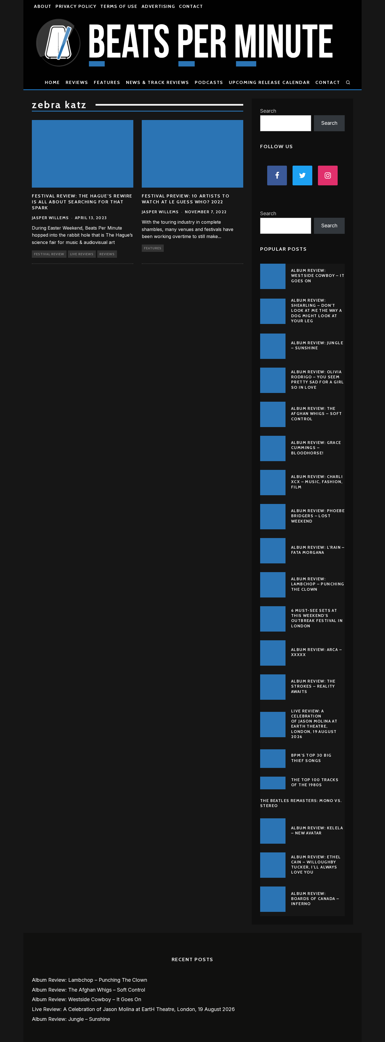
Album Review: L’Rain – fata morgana (318, 550)
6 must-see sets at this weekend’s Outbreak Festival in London (317, 618)
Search (268, 111)
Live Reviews (82, 254)
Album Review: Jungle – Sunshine (317, 345)
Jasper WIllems (50, 217)
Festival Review (49, 254)
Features (107, 82)
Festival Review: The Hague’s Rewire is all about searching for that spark (82, 201)
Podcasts (209, 82)
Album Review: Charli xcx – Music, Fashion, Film (317, 481)
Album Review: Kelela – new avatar (317, 830)
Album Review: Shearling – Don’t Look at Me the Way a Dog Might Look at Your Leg (316, 310)
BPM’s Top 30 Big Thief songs (311, 758)
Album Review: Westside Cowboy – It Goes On (317, 275)
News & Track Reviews (157, 82)
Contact (191, 6)
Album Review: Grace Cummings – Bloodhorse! (316, 447)
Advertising (158, 6)
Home (52, 82)
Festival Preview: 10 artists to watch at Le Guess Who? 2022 (186, 199)
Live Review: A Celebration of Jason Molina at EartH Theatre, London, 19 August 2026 (314, 723)
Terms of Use (118, 6)
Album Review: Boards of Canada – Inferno (315, 898)
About (43, 6)
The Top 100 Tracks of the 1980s (314, 782)
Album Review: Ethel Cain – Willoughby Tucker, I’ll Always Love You (316, 864)
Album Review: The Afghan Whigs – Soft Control (316, 413)
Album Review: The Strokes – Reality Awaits (313, 686)
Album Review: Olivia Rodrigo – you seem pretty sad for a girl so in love (317, 379)
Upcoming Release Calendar (269, 82)
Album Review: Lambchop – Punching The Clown (317, 584)
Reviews (77, 82)
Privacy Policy (76, 6)
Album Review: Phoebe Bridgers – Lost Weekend (318, 515)
